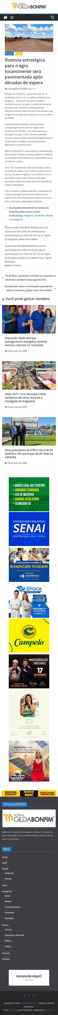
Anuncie (6, 953)
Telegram (28, 215)
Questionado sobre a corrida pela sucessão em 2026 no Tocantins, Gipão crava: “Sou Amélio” (28, 288)
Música (8, 940)
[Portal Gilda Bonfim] (5, 17)
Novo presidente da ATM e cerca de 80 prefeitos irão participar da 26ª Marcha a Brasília (29, 453)
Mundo (8, 901)
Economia (9, 912)
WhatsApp (17, 215)
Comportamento (12, 907)
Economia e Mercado (14, 935)
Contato (6, 959)
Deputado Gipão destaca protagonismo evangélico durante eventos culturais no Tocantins (26, 341)
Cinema (8, 929)
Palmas (8, 878)
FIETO (4, 885)
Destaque (9, 54)
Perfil (4, 863)
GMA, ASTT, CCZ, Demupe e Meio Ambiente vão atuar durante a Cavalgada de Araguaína (25, 397)
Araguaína (9, 873)
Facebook (39, 215)
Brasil (7, 896)
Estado (18, 54)
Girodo (33, 89)
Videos (8, 946)
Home (5, 857)
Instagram (17, 219)
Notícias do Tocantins (15, 94)
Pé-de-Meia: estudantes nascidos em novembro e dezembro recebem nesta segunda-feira (30, 277)
